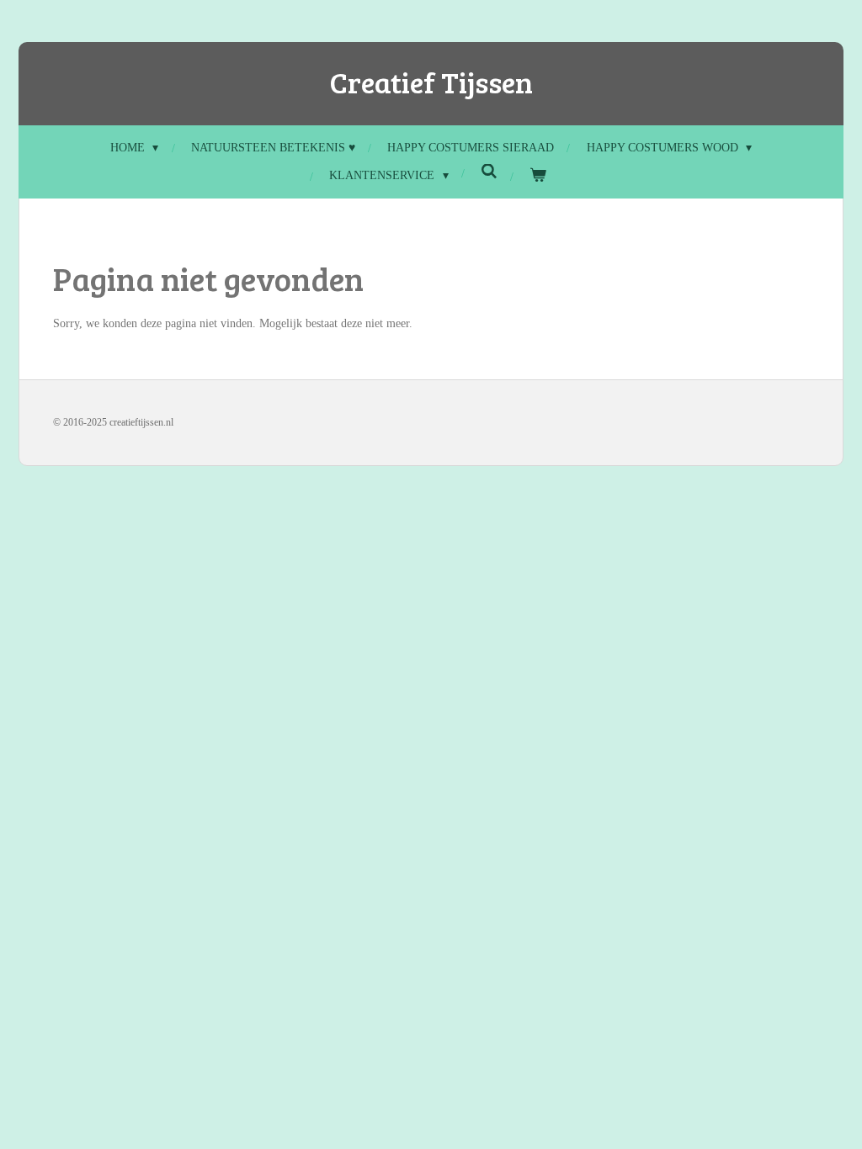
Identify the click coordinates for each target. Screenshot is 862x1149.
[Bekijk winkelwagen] (538, 175)
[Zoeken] (489, 172)
